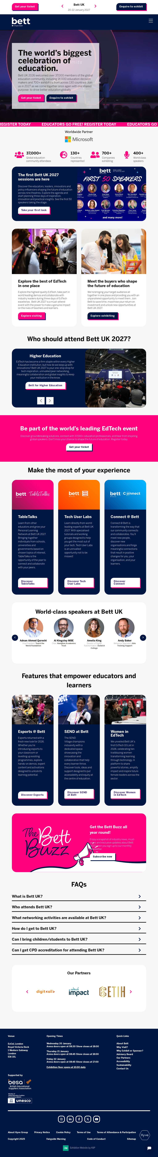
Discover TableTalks (28, 582)
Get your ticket (25, 6)
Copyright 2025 (16, 1139)
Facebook (79, 1119)
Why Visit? (122, 1047)
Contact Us (122, 1068)
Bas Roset (125, 640)
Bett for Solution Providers (45, 386)
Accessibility (123, 1061)
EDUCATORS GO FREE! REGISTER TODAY (75, 124)
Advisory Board (124, 1054)
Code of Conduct (96, 1139)
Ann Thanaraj (33, 640)
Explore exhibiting (103, 315)
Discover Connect (119, 582)
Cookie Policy (63, 1132)
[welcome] (21, 22)
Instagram (61, 1119)
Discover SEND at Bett (77, 793)
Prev (15, 638)
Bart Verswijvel (94, 640)
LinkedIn (70, 1119)
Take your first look (34, 210)
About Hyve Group (18, 1132)
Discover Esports (32, 794)
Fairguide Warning (56, 1139)
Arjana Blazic (64, 640)
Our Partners (123, 1058)
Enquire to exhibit (131, 6)
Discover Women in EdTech (125, 793)
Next (95, 6)
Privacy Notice (42, 1132)
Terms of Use (84, 1132)
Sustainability (123, 1065)
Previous (62, 6)
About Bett (122, 1043)
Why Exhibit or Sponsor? (129, 1051)
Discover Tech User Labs (76, 582)
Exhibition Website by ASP (82, 1148)
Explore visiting (31, 315)
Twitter (88, 1119)
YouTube (96, 1119)
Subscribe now (102, 856)
